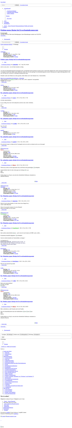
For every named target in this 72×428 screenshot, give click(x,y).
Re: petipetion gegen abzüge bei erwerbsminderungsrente (17, 93)
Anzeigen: (4, 334)
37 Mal (13, 114)
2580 (9, 152)
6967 (9, 216)
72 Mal (15, 115)
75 (8, 112)
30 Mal (13, 134)
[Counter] (3, 416)
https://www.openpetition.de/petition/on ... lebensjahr (12, 78)
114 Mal (16, 56)
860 (9, 188)
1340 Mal (14, 156)
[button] (5, 49)
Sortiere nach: (17, 334)
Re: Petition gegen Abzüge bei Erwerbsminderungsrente (17, 275)
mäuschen (3, 187)
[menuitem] (11, 11)
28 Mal (15, 90)
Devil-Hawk (3, 248)
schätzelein (3, 51)
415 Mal (16, 193)
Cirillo (2, 268)
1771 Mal (14, 219)
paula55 (2, 130)
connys (2, 85)
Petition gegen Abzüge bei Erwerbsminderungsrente (19, 30)
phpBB (7, 412)
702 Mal (14, 192)
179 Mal (16, 273)
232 (9, 269)
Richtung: (31, 334)
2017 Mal (16, 220)
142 (9, 249)
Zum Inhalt (3, 2)
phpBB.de (16, 413)
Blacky (2, 149)
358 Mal (14, 252)
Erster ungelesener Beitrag (6, 44)
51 (8, 86)
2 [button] (3, 48)
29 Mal (13, 88)
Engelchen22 (3, 214)
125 (9, 53)
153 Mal (14, 55)
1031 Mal (14, 271)
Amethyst (12, 79)
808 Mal (16, 157)
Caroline (2, 110)
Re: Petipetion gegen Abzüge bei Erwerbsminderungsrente (17, 196)
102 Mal (16, 253)
